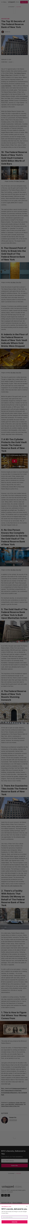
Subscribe (14, 1222)
